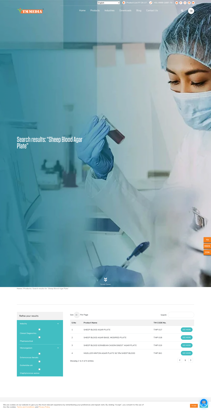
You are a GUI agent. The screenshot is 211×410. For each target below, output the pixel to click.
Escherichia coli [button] (26, 365)
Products (95, 10)
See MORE (187, 330)
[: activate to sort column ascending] (184, 323)
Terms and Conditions (26, 407)
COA (207, 252)
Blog (138, 10)
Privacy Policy (44, 407)
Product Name (90, 322)
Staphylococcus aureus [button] (29, 373)
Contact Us (152, 10)
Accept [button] (193, 406)
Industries (110, 10)
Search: (164, 315)
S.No (74, 322)
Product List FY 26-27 (137, 2)
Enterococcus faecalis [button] (29, 357)
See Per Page (79, 314)
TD (207, 239)
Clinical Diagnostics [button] (28, 333)
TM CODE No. (159, 322)
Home (82, 10)
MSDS (207, 246)
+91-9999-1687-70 (162, 2)
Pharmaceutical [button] (26, 341)
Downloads (125, 10)
